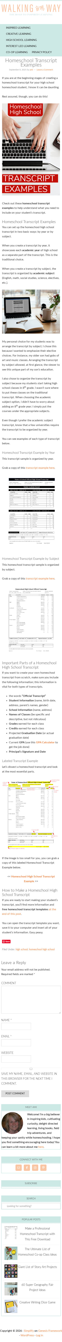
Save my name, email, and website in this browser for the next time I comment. (29, 1078)
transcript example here (40, 467)
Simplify (29, 1330)
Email (6, 1036)
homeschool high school (42, 949)
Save (8, 941)
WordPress (27, 1335)
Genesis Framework (50, 1330)
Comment (8, 983)
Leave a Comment (45, 70)
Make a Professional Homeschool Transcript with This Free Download (37, 1234)
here (41, 1147)
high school (22, 949)
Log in (39, 1335)
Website (7, 1052)
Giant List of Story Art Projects (37, 1267)
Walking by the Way (31, 10)
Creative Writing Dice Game (37, 1302)
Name (6, 1020)
